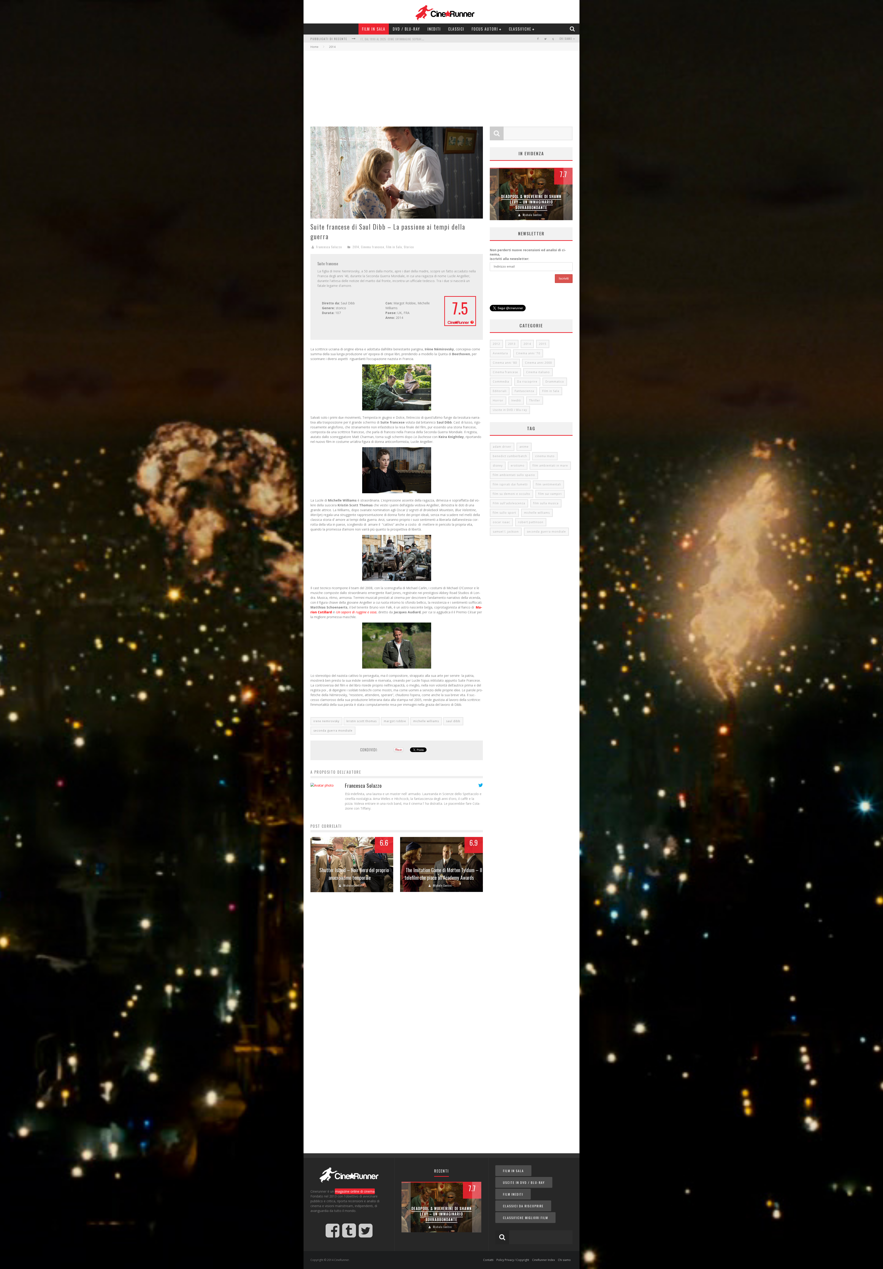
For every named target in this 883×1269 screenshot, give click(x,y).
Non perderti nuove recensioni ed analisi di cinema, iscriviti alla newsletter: (528, 254)
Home (314, 47)
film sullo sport (504, 513)
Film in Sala (373, 29)
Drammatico (554, 382)
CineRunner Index (543, 1260)
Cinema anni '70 (528, 353)
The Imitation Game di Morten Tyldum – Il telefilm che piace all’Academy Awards (443, 873)
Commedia (501, 382)
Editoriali (500, 391)
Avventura (500, 353)
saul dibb (453, 721)
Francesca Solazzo (329, 247)
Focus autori (485, 29)
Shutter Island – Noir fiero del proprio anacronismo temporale (354, 873)
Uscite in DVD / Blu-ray (510, 410)
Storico (409, 247)
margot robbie (395, 721)
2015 (542, 344)
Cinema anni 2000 (538, 363)
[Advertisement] (441, 85)
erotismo (518, 465)
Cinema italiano (538, 372)
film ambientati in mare (550, 465)
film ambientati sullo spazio (514, 475)
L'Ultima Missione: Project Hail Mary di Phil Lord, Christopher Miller (407, 39)
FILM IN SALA (513, 1170)
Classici (456, 29)
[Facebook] (538, 39)
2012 (496, 344)
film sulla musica (546, 503)
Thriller (534, 400)
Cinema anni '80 (505, 363)
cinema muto (545, 456)
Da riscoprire (527, 382)
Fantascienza (524, 391)
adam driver (502, 447)
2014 (356, 247)
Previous (494, 194)
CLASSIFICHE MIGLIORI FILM (525, 1217)
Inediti (434, 29)
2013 (512, 344)
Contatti (488, 1260)
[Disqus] (396, 966)
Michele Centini (352, 885)
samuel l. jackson (506, 532)
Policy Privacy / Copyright (512, 1260)
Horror (498, 400)
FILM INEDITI (513, 1194)
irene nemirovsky (326, 721)
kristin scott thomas (362, 721)
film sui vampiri (550, 494)
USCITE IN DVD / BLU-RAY (524, 1182)
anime (524, 447)
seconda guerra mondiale (333, 731)
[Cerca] (572, 28)
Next (568, 194)
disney (498, 465)
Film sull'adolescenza (509, 503)
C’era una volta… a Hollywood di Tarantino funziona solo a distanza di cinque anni (531, 202)
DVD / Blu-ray (406, 29)
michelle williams (426, 721)
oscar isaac (501, 522)
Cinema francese (372, 247)
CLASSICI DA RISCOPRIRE (523, 1205)
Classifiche (520, 29)
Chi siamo (565, 38)
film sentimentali (548, 484)
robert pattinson (530, 522)
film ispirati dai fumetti (510, 484)
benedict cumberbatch (510, 456)
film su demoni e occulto (511, 494)
